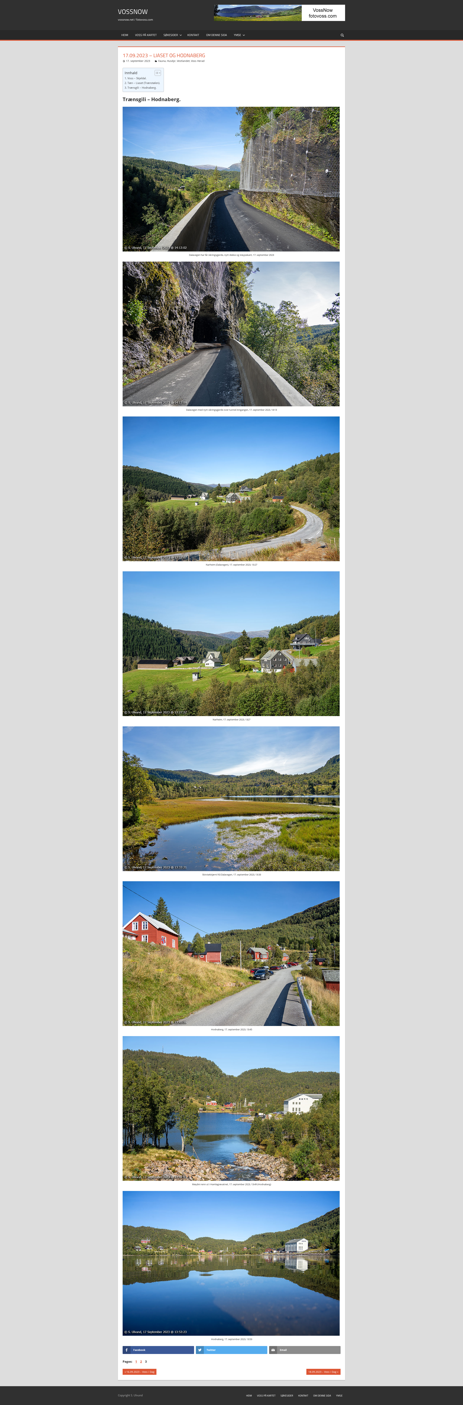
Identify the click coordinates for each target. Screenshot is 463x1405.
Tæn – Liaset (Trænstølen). (144, 83)
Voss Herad (198, 61)
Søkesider (170, 35)
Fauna (162, 61)
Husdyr (171, 61)
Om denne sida (216, 35)
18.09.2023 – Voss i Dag (322, 1372)
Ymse (237, 35)
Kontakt (193, 35)
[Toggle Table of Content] (156, 73)
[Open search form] (342, 35)
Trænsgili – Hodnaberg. (142, 87)
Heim (124, 35)
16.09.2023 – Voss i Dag (140, 1372)
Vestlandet (183, 61)
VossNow (133, 11)
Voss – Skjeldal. (137, 78)
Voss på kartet (146, 35)
